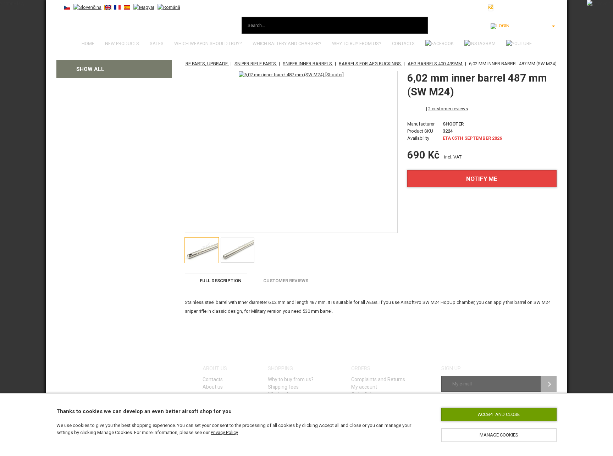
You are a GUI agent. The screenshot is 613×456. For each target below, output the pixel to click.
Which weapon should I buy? (208, 43)
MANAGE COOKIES (499, 435)
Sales (157, 43)
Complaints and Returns (378, 379)
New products (122, 43)
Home (88, 43)
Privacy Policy (224, 432)
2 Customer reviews (448, 108)
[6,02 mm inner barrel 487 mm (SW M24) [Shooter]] (291, 74)
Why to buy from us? (356, 43)
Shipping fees (283, 387)
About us (213, 387)
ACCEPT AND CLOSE (499, 414)
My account (364, 387)
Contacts (403, 43)
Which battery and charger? (287, 43)
